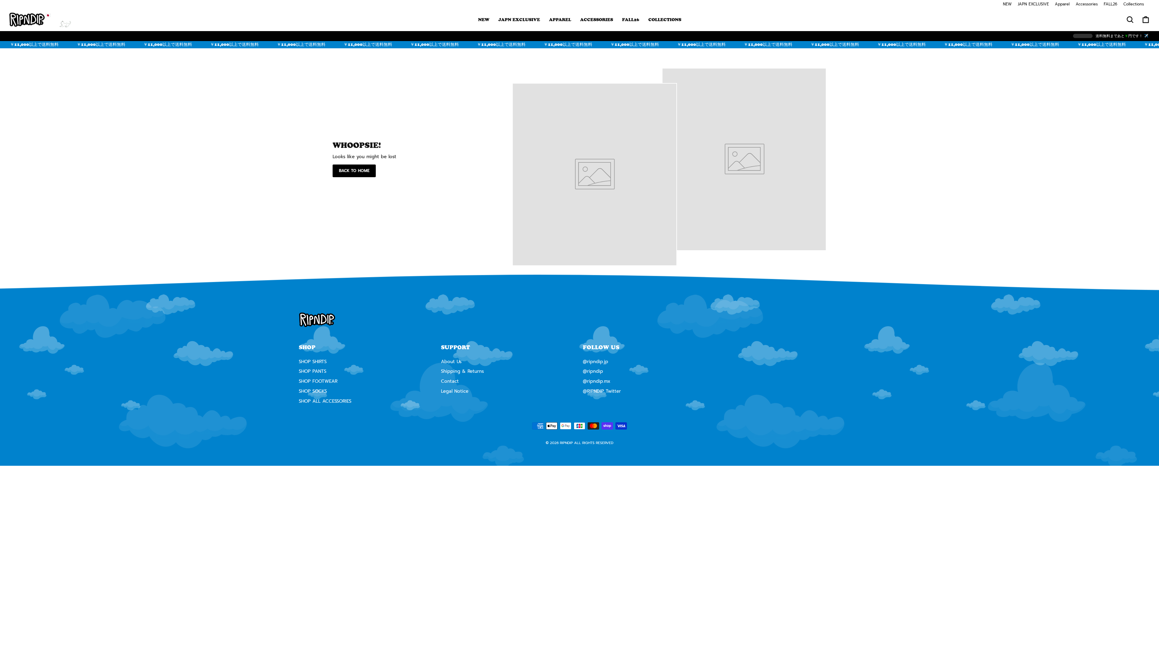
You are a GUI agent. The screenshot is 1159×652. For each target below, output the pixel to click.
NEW (1007, 4)
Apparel (1062, 4)
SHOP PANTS (312, 371)
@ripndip (593, 371)
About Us (451, 361)
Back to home (354, 171)
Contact (450, 381)
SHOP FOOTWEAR (318, 381)
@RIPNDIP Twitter (602, 391)
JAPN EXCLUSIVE (1033, 4)
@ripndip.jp (595, 361)
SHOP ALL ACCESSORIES (325, 401)
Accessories (1087, 4)
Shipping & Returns (462, 371)
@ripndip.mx (596, 381)
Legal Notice (454, 391)
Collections (1133, 4)
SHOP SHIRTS (313, 361)
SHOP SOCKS (313, 391)
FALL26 (1110, 4)
